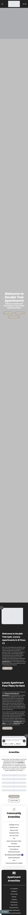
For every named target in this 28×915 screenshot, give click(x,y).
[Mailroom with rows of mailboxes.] (14, 786)
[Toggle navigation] (2, 4)
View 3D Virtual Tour (14, 317)
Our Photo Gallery (14, 800)
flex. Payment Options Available (13, 855)
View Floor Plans (8, 313)
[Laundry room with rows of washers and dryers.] (14, 790)
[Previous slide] (3, 740)
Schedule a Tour (19, 313)
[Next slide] (24, 740)
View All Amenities (14, 796)
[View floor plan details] (24, 743)
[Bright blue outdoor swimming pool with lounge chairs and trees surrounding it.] (14, 779)
